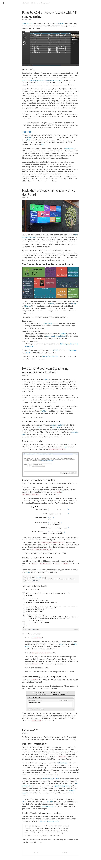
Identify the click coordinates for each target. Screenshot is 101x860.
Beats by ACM (27, 23)
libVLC (29, 137)
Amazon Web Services (58, 425)
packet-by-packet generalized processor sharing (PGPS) (42, 80)
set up (27, 572)
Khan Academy (47, 806)
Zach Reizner (69, 148)
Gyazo (46, 379)
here (42, 144)
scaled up (62, 644)
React (52, 304)
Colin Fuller (73, 350)
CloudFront (56, 427)
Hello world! (30, 730)
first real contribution (50, 356)
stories (63, 334)
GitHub (56, 350)
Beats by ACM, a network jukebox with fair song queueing (49, 14)
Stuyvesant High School (50, 779)
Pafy (28, 140)
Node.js (73, 304)
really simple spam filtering (56, 336)
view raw (76, 629)
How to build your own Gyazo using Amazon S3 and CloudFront (45, 370)
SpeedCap (43, 411)
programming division (63, 786)
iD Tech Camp (62, 763)
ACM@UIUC (60, 23)
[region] (50, 627)
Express (28, 306)
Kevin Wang (27, 2)
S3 (39, 427)
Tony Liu (28, 352)
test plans (48, 323)
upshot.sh (25, 629)
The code (26, 131)
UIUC (24, 801)
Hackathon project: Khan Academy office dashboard (48, 192)
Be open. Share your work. (49, 821)
